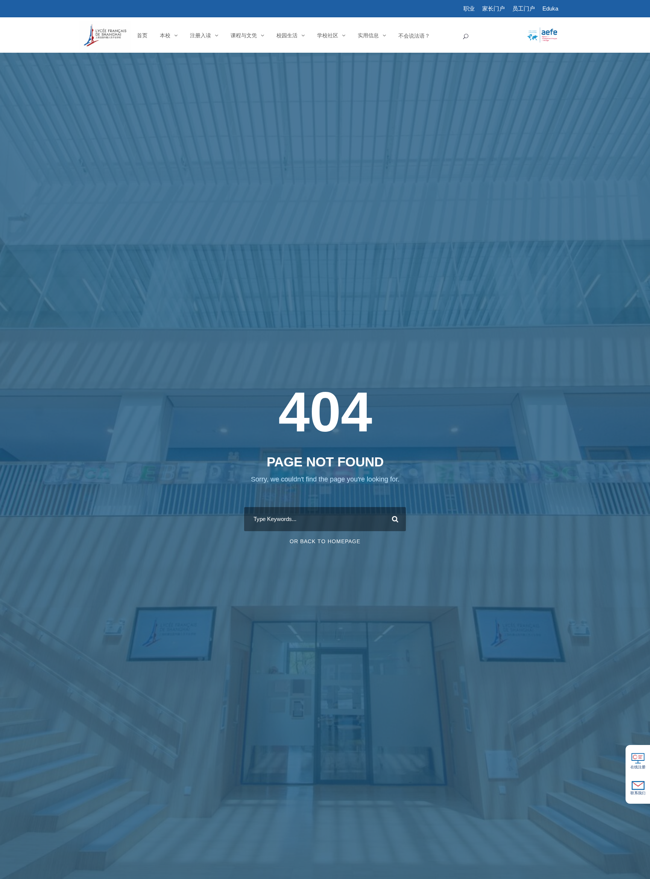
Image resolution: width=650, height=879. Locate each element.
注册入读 (200, 35)
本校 (165, 35)
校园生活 (287, 35)
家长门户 (493, 8)
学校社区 (327, 35)
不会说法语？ (414, 35)
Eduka (550, 8)
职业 (469, 8)
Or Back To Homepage (325, 541)
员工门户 (523, 8)
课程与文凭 (244, 35)
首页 (142, 35)
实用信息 (368, 35)
